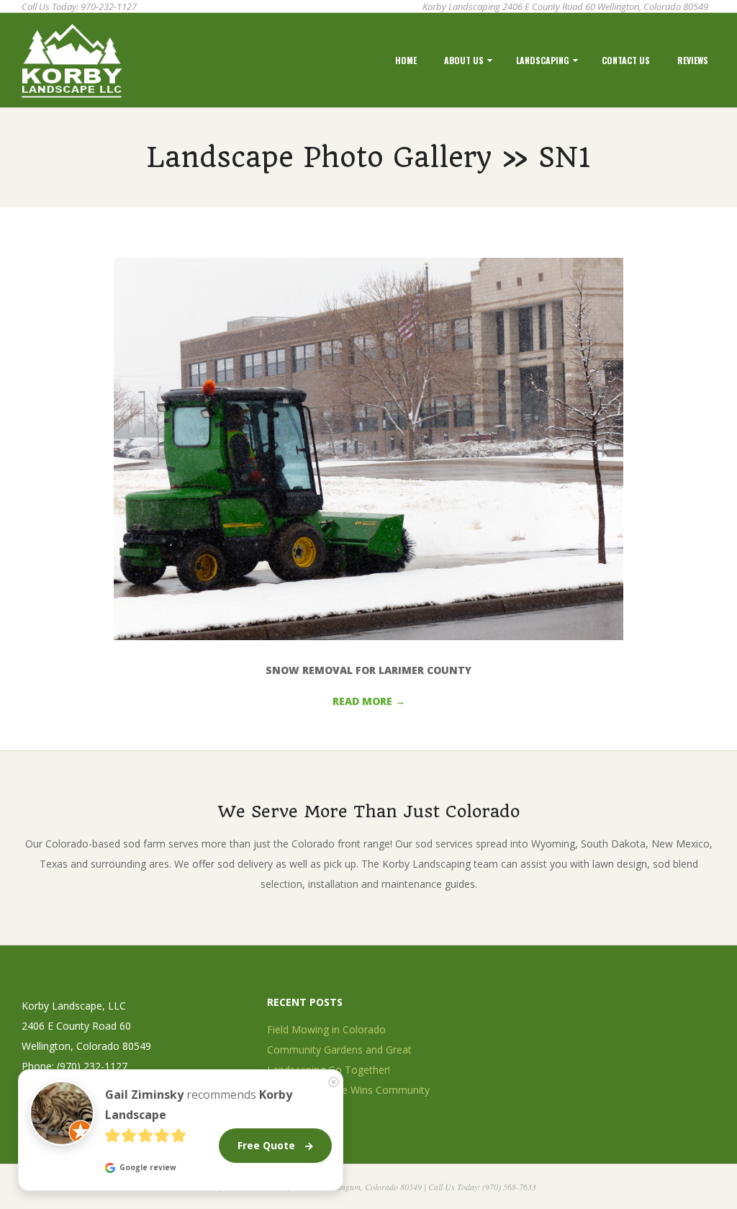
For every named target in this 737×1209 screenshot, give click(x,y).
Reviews (692, 60)
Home (406, 60)
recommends (198, 1105)
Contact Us (626, 60)
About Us (464, 60)
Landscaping (542, 60)
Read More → (369, 701)
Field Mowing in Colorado (326, 1029)
